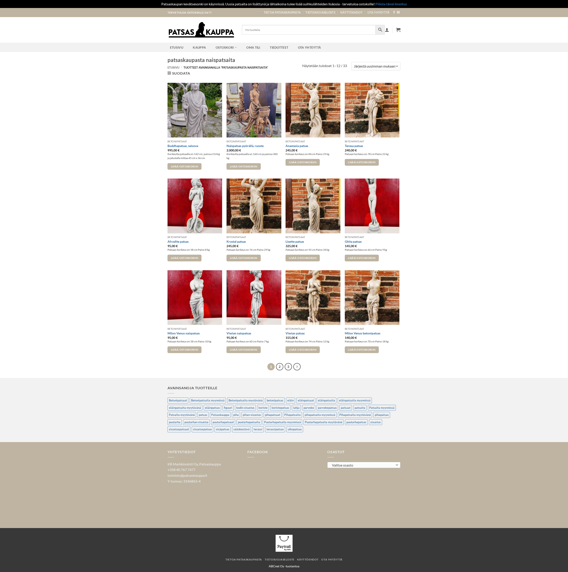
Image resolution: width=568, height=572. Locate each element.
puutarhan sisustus (196, 422)
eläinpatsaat (306, 400)
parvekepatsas (327, 407)
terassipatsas (275, 429)
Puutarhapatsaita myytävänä (323, 422)
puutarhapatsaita (249, 422)
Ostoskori (225, 47)
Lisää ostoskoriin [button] (184, 166)
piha (236, 415)
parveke (309, 407)
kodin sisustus (245, 407)
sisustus (375, 422)
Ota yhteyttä (378, 12)
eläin (290, 400)
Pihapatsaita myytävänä (355, 415)
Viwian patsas (295, 333)
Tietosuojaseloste (320, 12)
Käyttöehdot (351, 12)
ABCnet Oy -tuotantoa (284, 566)
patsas (203, 415)
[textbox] (363, 465)
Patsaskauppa (220, 415)
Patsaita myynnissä (381, 407)
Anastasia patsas (297, 146)
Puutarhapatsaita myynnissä (282, 422)
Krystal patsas (236, 241)
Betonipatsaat (178, 400)
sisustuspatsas (202, 429)
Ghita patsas (353, 241)
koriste (263, 407)
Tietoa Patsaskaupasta (282, 12)
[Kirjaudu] (387, 30)
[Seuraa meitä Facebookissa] (394, 12)
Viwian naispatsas (239, 333)
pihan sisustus (252, 415)
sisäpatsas (222, 429)
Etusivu (176, 47)
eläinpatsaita (326, 400)
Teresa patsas (354, 146)
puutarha (174, 422)
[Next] (297, 367)
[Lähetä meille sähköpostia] (398, 12)
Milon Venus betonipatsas (362, 333)
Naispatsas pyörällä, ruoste (245, 146)
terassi (258, 429)
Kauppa (199, 47)
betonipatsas (275, 400)
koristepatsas (280, 407)
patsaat (346, 407)
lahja (296, 407)
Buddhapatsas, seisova (183, 146)
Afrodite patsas (178, 241)
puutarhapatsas (356, 422)
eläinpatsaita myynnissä (355, 400)
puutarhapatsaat (223, 422)
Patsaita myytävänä (182, 415)
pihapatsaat (272, 415)
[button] (398, 30)
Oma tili (253, 47)
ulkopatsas (295, 429)
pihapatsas (382, 415)
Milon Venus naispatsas (184, 333)
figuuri (228, 407)
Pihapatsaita (292, 415)
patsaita (360, 407)
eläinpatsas (212, 407)
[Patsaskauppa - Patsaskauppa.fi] (201, 30)
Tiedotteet (279, 47)
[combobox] (363, 465)
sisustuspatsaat (179, 429)
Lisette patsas (295, 241)
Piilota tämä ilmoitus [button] (391, 4)
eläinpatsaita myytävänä (185, 407)
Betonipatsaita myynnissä (208, 400)
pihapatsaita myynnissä (320, 415)
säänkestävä (241, 429)
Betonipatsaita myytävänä (246, 400)
